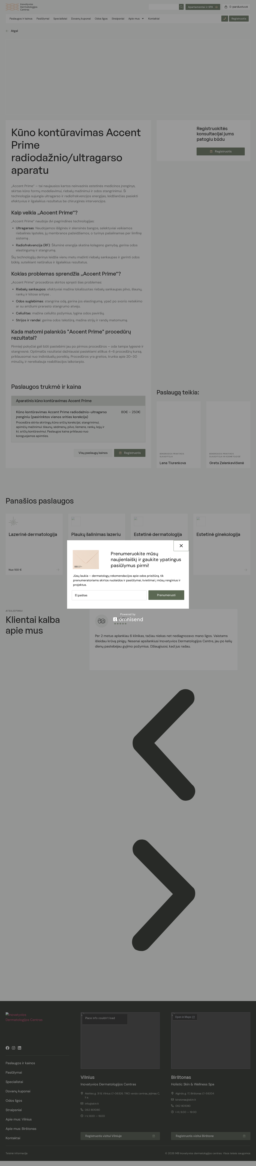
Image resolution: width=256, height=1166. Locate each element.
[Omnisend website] (128, 617)
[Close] (181, 545)
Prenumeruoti (166, 595)
